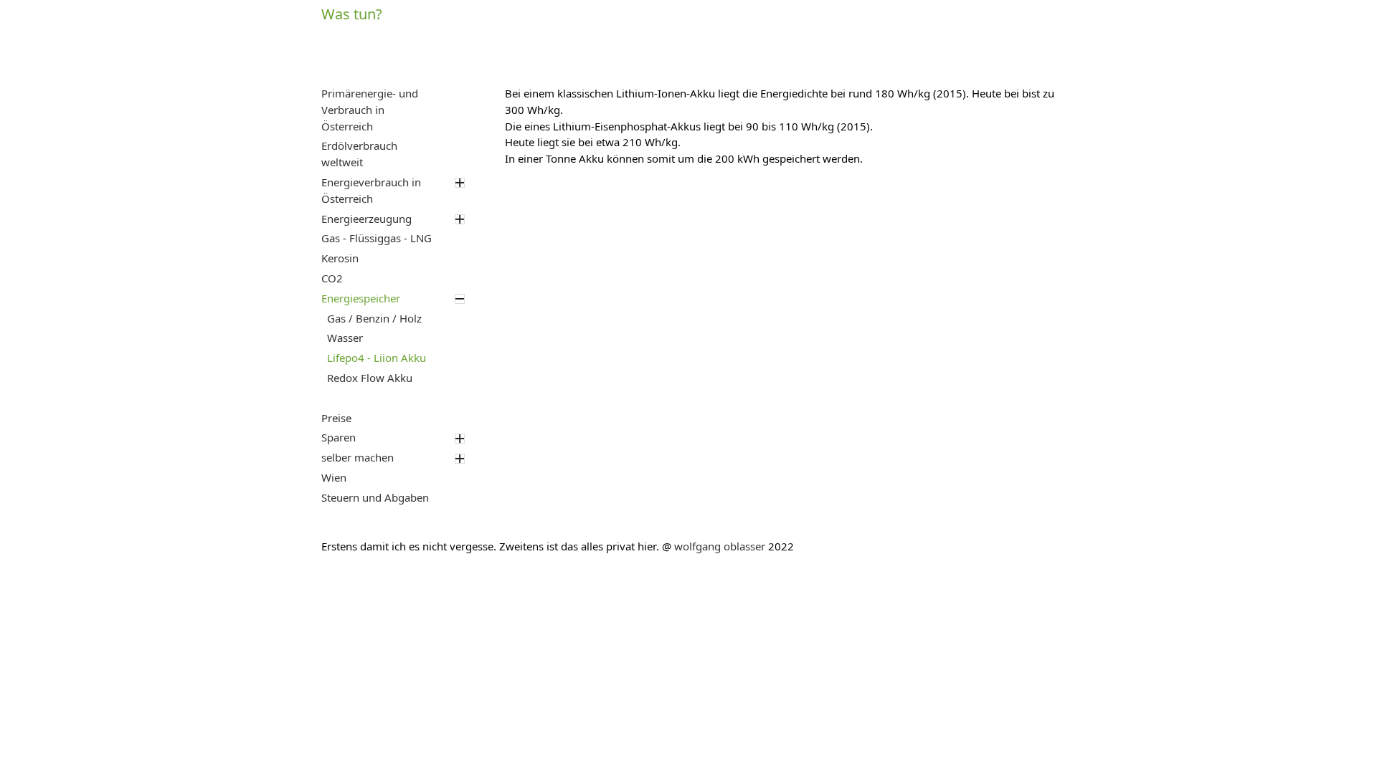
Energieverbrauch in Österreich (371, 191)
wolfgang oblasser (719, 547)
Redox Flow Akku (369, 378)
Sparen (338, 438)
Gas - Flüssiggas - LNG (376, 239)
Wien (333, 478)
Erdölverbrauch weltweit (359, 154)
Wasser (345, 338)
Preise (336, 418)
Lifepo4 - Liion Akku (376, 358)
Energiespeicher (360, 299)
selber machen (357, 458)
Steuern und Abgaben (375, 498)
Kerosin (340, 259)
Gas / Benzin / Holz (374, 319)
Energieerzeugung (366, 219)
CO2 (332, 279)
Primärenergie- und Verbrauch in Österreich (369, 110)
